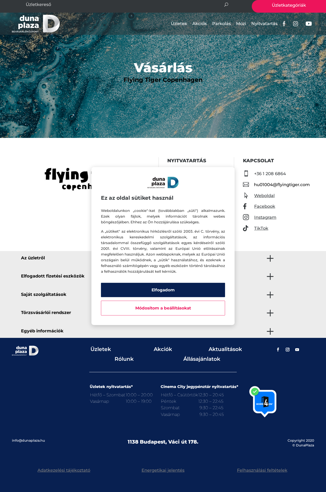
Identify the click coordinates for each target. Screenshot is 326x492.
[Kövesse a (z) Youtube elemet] (297, 349)
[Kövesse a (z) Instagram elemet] (287, 349)
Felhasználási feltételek (262, 470)
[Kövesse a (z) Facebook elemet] (278, 349)
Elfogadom (163, 290)
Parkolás (221, 23)
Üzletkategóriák (289, 5)
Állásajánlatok (201, 359)
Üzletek (179, 23)
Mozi (241, 23)
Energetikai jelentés (163, 470)
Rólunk (124, 359)
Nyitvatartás (264, 23)
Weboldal (264, 195)
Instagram (265, 217)
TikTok (261, 228)
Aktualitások (225, 349)
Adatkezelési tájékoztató (63, 470)
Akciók (199, 23)
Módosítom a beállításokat (163, 308)
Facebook (264, 206)
